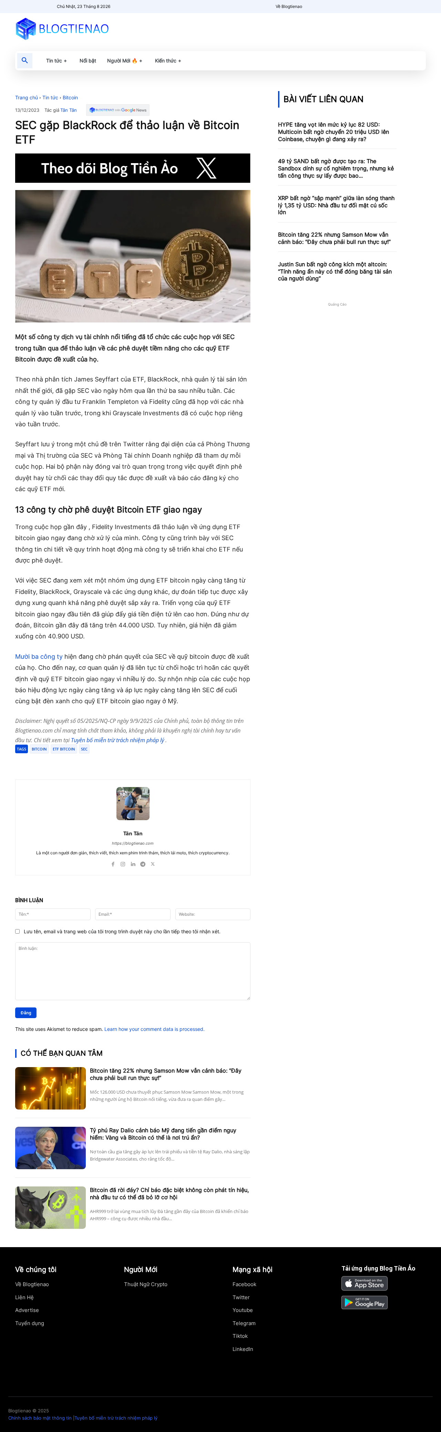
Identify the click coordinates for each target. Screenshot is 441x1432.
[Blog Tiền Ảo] (78, 28)
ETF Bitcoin (64, 749)
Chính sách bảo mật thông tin (40, 1418)
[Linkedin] (132, 862)
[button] (24, 60)
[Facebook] (65, 762)
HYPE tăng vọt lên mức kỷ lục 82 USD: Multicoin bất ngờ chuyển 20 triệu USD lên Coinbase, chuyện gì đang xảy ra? (333, 131)
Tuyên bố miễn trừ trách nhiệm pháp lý (118, 740)
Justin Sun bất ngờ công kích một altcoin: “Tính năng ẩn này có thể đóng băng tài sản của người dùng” (335, 271)
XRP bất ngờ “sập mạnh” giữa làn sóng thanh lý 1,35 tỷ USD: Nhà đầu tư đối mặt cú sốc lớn (336, 205)
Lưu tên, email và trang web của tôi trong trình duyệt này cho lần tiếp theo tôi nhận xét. (122, 931)
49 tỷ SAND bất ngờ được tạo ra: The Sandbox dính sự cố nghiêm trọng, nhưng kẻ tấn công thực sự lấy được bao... (336, 168)
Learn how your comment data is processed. (154, 1029)
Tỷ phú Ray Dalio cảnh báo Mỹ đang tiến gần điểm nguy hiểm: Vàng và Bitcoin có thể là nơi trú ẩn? (163, 1134)
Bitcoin (70, 97)
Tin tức (50, 97)
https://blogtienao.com (133, 843)
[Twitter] (81, 762)
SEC (84, 749)
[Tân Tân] (133, 803)
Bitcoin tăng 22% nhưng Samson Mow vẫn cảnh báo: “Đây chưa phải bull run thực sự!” (334, 238)
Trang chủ (26, 97)
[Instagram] (122, 862)
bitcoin (39, 749)
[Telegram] (97, 762)
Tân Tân (68, 110)
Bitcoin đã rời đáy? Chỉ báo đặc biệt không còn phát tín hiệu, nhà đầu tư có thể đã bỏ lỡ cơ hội (169, 1193)
